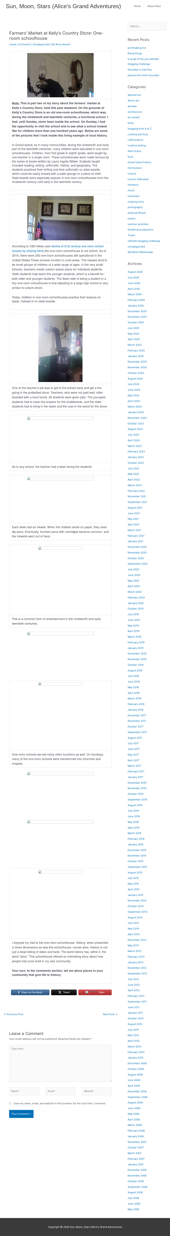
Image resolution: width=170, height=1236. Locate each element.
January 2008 (136, 1136)
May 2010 (133, 1035)
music (131, 190)
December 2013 (137, 939)
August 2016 (135, 805)
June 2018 (134, 681)
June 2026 (134, 283)
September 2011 (137, 1001)
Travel (131, 235)
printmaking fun (137, 47)
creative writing (137, 145)
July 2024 (133, 384)
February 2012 (136, 996)
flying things (135, 53)
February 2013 (136, 956)
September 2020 (137, 563)
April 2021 (133, 524)
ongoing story (136, 201)
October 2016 (135, 793)
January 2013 (135, 962)
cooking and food (138, 134)
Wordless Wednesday (140, 252)
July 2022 (133, 468)
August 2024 (135, 378)
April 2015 (133, 889)
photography (135, 207)
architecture (135, 111)
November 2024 (137, 367)
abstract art (134, 94)
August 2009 (135, 1074)
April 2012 (133, 990)
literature (133, 184)
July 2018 (133, 676)
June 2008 (134, 1108)
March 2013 (134, 951)
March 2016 (134, 833)
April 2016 (133, 827)
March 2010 (134, 1046)
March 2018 (134, 698)
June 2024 (134, 389)
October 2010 (135, 1018)
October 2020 (136, 558)
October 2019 (135, 608)
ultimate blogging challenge (144, 240)
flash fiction (134, 151)
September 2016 (137, 799)
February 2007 (136, 1158)
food (130, 156)
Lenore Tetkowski (138, 179)
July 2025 (133, 328)
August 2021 (135, 507)
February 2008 (136, 1130)
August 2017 (135, 737)
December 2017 (137, 715)
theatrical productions (140, 229)
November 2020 (137, 552)
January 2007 (136, 1164)
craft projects (135, 139)
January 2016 (135, 844)
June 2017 (134, 749)
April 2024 (134, 401)
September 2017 (137, 732)
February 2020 (136, 597)
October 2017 (135, 726)
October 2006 (136, 1181)
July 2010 (133, 1029)
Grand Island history (139, 162)
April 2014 (134, 934)
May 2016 (133, 822)
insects (132, 173)
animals (132, 106)
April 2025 (134, 339)
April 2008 (134, 1119)
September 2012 (137, 973)
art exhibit (134, 117)
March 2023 (135, 446)
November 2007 (137, 1142)
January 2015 (135, 895)
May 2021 (133, 518)
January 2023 (136, 457)
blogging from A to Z (140, 128)
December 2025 (137, 311)
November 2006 (137, 1175)
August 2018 (135, 670)
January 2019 (135, 648)
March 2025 (135, 344)
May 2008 (133, 1113)
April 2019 (133, 631)
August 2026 (135, 271)
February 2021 (136, 535)
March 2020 (135, 591)
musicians (133, 196)
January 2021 (135, 541)
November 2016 (137, 788)
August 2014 (135, 917)
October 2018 (135, 664)
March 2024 (135, 406)
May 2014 (133, 928)
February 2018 (136, 704)
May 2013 (133, 945)
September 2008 (137, 1097)
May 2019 (133, 625)
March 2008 (135, 1125)
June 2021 (134, 513)
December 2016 (137, 782)
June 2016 (134, 816)
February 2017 (136, 771)
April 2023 (134, 440)
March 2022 (135, 485)
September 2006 (137, 1186)
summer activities (138, 224)
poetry (131, 218)
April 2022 (134, 479)
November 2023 (137, 417)
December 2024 (137, 361)
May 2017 (133, 754)
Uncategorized (41, 44)
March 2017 (134, 765)
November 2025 (137, 316)
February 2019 (136, 642)
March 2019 (134, 636)
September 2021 (137, 502)
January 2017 (135, 777)
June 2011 (133, 1007)
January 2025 (136, 356)
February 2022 (136, 490)
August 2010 (135, 1024)
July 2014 (133, 923)
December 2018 (137, 653)
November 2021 (137, 496)
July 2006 (133, 1198)
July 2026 (133, 277)
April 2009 (134, 1085)
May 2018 (133, 687)
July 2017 (133, 743)
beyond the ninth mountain (143, 75)
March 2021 (134, 530)
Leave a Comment (19, 44)
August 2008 (135, 1102)
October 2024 (136, 373)
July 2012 (133, 979)
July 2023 (133, 434)
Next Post (110, 1014)
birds (131, 123)
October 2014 (136, 906)
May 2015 (133, 883)
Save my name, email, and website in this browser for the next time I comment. (60, 1103)
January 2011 (135, 1012)
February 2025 (136, 350)
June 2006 (134, 1203)
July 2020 (133, 569)
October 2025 (136, 322)
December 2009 (137, 1063)
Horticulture (135, 167)
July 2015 (133, 878)
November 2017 (137, 720)
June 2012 (134, 984)
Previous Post (13, 1014)
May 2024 (133, 395)
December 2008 (137, 1091)
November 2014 (137, 900)
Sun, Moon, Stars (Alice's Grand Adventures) (63, 6)
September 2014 (137, 911)
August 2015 (135, 872)
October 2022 (136, 462)
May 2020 (133, 580)
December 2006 (137, 1169)
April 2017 (133, 760)
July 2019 (133, 614)
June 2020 (134, 575)
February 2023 (136, 451)
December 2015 (137, 850)
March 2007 (135, 1153)
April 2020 (134, 586)
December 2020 (137, 546)
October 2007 (136, 1147)
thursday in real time (140, 69)
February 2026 (136, 300)
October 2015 (135, 861)
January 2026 (136, 305)
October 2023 (136, 423)
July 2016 (133, 810)
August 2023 (135, 429)
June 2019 (134, 619)
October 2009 (136, 1069)
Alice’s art (133, 100)
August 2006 (135, 1192)
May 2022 (133, 473)
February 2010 (136, 1052)
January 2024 (136, 412)
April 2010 (133, 1040)
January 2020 (136, 603)
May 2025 (133, 333)
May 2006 (133, 1209)
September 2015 (137, 866)
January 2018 (135, 709)
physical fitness (137, 212)
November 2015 (137, 855)
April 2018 (133, 693)
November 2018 (137, 659)
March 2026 (135, 294)
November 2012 (137, 967)
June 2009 (134, 1080)
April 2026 (134, 288)
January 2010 (135, 1057)
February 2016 (136, 838)
